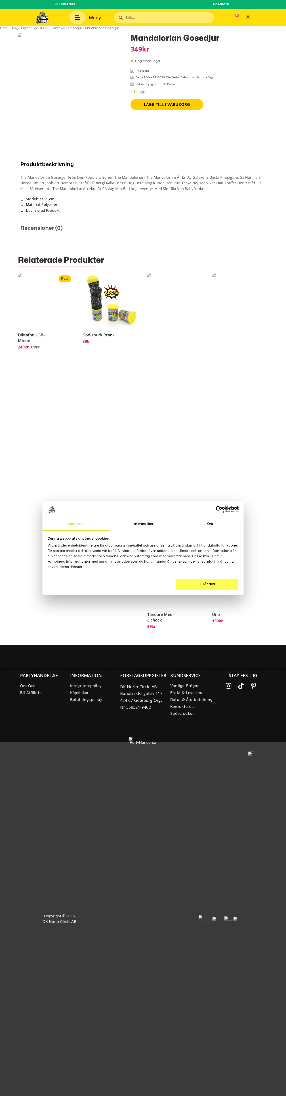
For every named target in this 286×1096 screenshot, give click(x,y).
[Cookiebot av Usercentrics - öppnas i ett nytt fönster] (219, 509)
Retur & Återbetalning (191, 700)
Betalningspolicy (86, 700)
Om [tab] (210, 524)
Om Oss (28, 686)
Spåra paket (182, 713)
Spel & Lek (40, 28)
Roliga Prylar (20, 28)
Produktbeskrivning (47, 164)
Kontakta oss (183, 707)
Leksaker (58, 28)
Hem (4, 28)
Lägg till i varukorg (167, 104)
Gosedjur (75, 28)
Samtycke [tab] (76, 524)
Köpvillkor (79, 693)
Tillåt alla (207, 584)
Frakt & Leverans (186, 693)
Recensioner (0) (41, 228)
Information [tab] (143, 524)
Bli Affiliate (31, 693)
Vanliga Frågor (184, 686)
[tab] (143, 188)
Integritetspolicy (86, 686)
